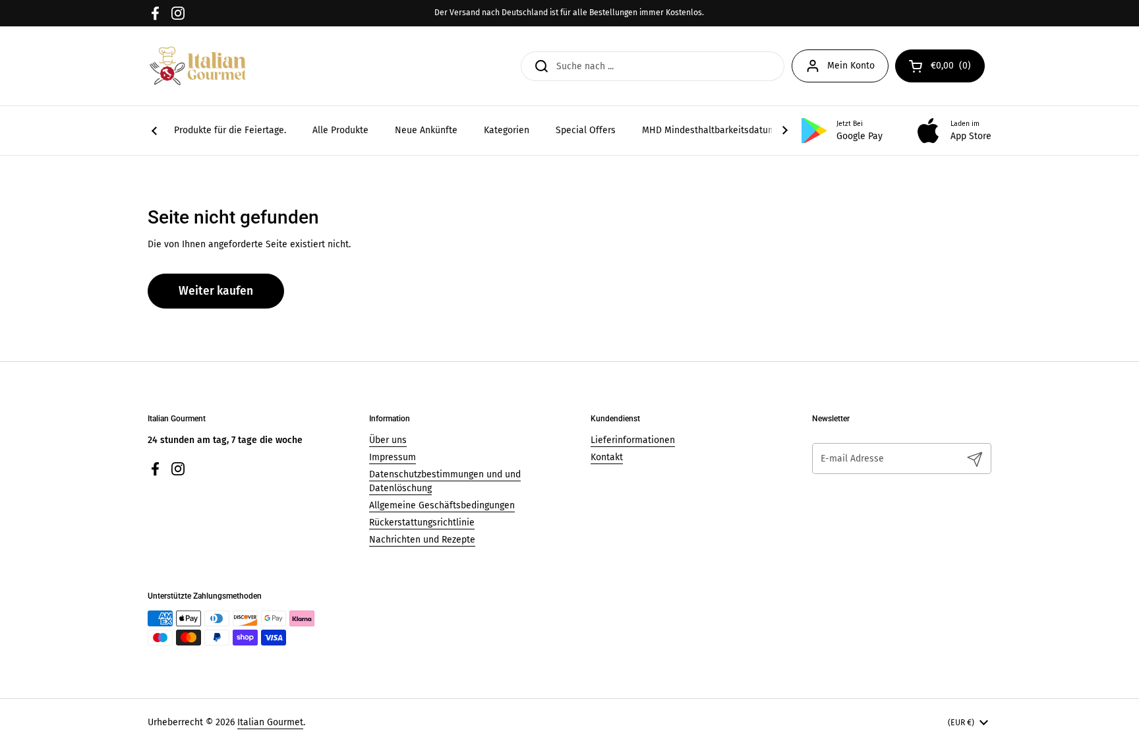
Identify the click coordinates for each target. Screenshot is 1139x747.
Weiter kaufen (216, 291)
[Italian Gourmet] (198, 66)
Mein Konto (851, 65)
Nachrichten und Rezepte (422, 539)
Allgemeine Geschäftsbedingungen (442, 505)
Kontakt (607, 457)
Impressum (392, 457)
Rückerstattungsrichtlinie (422, 522)
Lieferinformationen (633, 440)
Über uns (388, 440)
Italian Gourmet (270, 722)
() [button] (958, 68)
